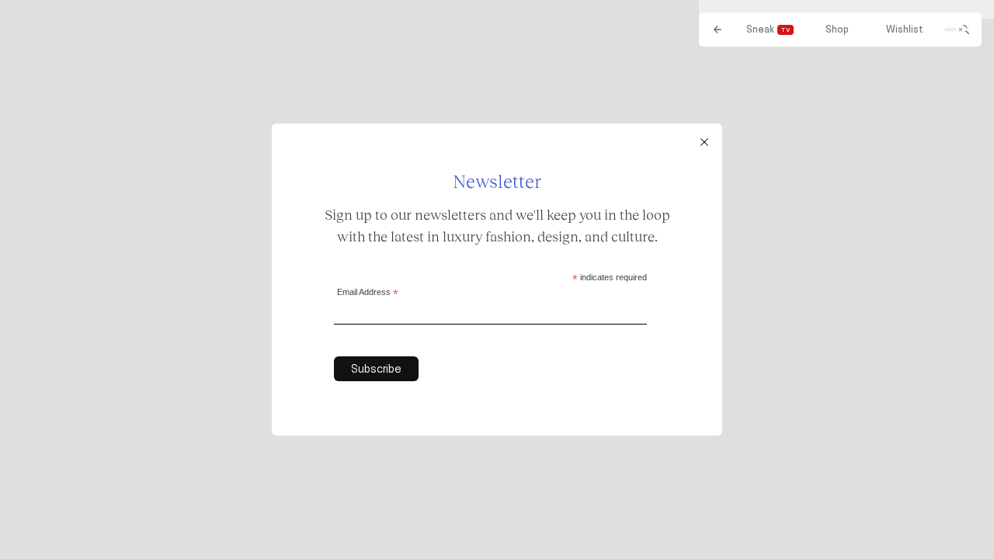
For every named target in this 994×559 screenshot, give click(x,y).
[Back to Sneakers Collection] (717, 29)
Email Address (367, 293)
